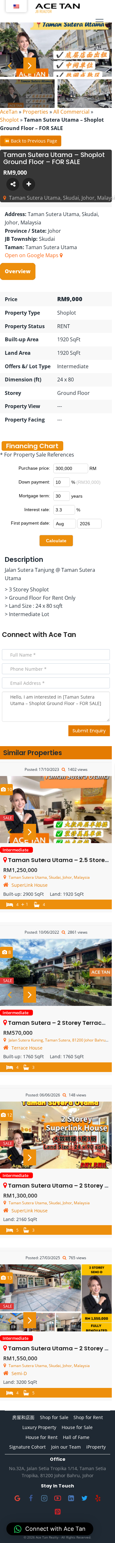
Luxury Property (39, 1427)
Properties (35, 111)
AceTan (9, 111)
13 (9, 1278)
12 (9, 1115)
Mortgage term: (34, 495)
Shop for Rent (88, 1417)
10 (9, 789)
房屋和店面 (23, 1417)
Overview (18, 271)
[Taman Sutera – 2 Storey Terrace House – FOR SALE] (56, 972)
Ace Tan (62, 634)
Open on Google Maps (32, 255)
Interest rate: (37, 509)
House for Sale (77, 1427)
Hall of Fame (76, 1437)
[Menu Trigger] (99, 21)
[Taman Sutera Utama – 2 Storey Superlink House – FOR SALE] (56, 1135)
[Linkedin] (71, 1498)
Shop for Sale (54, 1417)
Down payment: (34, 481)
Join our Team (66, 1447)
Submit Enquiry (89, 731)
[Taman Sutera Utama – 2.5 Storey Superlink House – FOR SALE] (56, 809)
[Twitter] (84, 1498)
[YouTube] (57, 1498)
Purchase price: (34, 468)
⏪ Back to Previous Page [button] (30, 141)
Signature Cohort (27, 1447)
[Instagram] (44, 1498)
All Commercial (71, 111)
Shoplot (9, 119)
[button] (49, 1528)
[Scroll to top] (99, 1527)
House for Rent (41, 1437)
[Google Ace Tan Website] (17, 1498)
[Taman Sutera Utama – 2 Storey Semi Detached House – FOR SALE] (56, 1297)
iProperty (96, 1447)
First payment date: (30, 523)
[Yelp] (97, 1498)
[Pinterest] (57, 1512)
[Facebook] (30, 1498)
